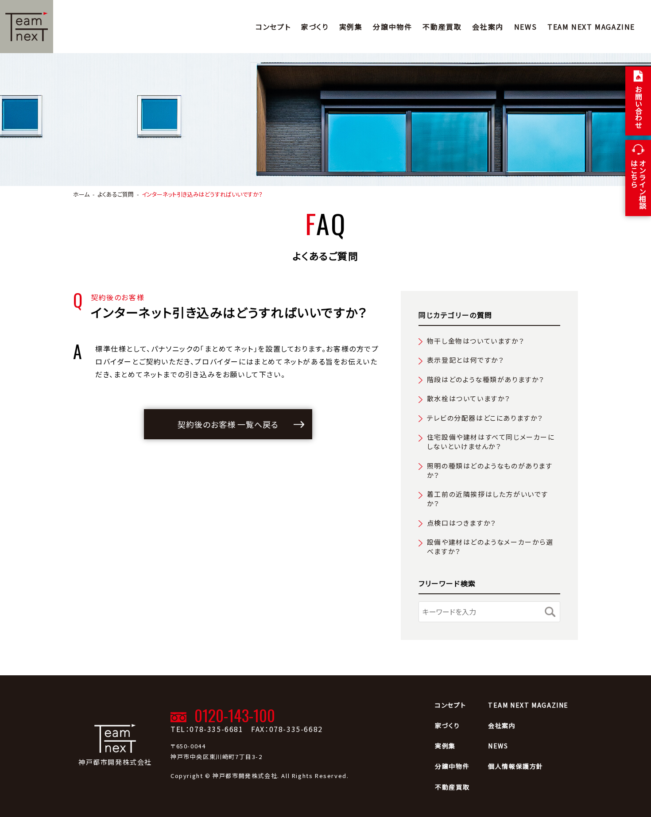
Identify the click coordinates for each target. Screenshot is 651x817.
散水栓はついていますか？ (469, 398)
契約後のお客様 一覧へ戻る (228, 424)
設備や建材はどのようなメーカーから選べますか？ (490, 546)
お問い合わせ (638, 107)
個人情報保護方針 (515, 766)
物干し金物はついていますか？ (475, 340)
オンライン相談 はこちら (638, 184)
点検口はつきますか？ (461, 522)
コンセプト (273, 26)
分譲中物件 (392, 26)
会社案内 (487, 26)
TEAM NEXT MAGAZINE (591, 26)
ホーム (81, 194)
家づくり (314, 26)
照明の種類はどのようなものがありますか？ (490, 470)
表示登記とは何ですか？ (465, 359)
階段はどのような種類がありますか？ (486, 379)
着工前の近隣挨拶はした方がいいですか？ (487, 498)
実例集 (351, 26)
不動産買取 (441, 26)
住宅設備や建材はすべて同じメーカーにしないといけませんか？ (491, 441)
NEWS (525, 26)
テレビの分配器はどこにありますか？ (485, 417)
